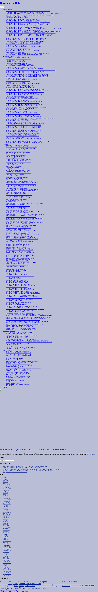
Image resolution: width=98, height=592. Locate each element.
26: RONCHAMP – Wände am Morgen (16, 247)
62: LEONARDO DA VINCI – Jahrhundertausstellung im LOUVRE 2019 (24, 314)
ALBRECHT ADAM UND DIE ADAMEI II (17, 109)
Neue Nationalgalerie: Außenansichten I (15, 158)
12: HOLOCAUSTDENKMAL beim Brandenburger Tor (20, 258)
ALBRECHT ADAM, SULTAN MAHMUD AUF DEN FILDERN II (23, 42)
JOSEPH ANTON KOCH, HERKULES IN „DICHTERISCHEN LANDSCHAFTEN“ (28, 340)
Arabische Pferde (66, 581)
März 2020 (5, 557)
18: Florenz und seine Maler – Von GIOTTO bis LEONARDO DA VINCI (24, 324)
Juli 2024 (5, 505)
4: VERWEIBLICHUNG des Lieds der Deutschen (18, 376)
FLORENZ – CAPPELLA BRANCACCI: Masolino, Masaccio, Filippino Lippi (25, 309)
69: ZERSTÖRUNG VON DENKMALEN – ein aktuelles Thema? (22, 189)
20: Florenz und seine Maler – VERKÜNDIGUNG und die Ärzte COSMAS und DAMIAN (28, 321)
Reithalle (78, 586)
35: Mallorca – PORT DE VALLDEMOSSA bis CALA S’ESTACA (23, 234)
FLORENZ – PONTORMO (13, 277)
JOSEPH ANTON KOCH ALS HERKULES (17, 343)
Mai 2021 (5, 542)
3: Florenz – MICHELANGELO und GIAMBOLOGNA (20, 326)
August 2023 (6, 517)
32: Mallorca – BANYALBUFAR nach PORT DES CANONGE (22, 239)
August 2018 (6, 575)
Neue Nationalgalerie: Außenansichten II (16, 156)
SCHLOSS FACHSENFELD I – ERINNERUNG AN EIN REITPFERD (24, 94)
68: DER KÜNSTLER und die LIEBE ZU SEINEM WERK (21, 191)
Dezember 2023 (7, 512)
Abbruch (2, 581)
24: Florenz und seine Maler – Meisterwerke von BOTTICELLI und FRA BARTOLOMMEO (29, 315)
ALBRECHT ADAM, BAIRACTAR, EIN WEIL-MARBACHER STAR (24, 46)
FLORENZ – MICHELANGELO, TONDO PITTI (18, 288)
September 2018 (7, 574)
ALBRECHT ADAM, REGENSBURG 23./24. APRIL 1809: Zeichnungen (24, 68)
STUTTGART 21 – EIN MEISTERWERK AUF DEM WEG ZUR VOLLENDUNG (27, 37)
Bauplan (78, 581)
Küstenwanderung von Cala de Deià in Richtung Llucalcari (20, 181)
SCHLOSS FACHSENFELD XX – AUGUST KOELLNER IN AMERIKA (25, 89)
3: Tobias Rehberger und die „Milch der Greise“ (17, 377)
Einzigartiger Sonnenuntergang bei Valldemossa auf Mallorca (21, 185)
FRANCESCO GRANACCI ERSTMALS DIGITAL (19, 332)
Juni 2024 (5, 506)
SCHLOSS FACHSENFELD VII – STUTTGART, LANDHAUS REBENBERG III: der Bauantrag (31, 33)
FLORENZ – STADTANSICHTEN (15, 311)
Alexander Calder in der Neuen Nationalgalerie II (18, 152)
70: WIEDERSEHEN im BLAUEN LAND (17, 188)
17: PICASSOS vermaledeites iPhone (15, 358)
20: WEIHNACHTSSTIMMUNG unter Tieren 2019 (19, 354)
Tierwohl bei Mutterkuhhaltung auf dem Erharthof (18, 170)
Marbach (37, 586)
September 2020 (7, 550)
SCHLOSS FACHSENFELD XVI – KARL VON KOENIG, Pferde (23, 20)
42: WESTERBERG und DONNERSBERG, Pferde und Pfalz (21, 225)
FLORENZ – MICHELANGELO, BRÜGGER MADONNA (21, 285)
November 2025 (7, 486)
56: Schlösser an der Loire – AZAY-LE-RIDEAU (18, 206)
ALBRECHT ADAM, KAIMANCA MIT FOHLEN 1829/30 (21, 115)
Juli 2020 (5, 553)
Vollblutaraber (25, 588)
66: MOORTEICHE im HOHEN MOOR (16, 193)
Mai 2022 (5, 537)
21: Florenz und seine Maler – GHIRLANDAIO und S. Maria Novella (23, 320)
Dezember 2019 (7, 561)
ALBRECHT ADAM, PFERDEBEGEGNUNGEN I (19, 97)
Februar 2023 (6, 524)
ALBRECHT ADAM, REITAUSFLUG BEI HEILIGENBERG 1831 (23, 112)
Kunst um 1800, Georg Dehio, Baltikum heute (17, 384)
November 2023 (7, 513)
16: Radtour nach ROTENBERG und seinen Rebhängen (20, 359)
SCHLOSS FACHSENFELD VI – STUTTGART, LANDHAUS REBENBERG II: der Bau (29, 34)
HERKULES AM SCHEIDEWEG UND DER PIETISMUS (21, 339)
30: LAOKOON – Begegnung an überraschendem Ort (19, 241)
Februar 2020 (6, 558)
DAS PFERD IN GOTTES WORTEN (15, 61)
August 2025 (6, 490)
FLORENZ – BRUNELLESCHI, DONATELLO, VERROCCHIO (22, 306)
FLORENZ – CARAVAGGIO (13, 272)
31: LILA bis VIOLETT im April (14, 240)
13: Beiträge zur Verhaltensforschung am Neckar (18, 364)
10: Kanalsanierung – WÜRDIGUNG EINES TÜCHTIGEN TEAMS (23, 368)
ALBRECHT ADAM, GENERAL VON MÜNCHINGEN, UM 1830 (23, 116)
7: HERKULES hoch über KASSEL (15, 263)
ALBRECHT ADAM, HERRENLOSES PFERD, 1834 (20, 66)
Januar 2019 (6, 568)
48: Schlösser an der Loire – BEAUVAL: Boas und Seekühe (21, 217)
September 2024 (7, 504)
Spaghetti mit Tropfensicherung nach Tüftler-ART (18, 351)
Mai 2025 (5, 494)
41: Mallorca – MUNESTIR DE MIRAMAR (17, 226)
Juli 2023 (5, 519)
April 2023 (5, 521)
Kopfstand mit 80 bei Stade (12, 164)
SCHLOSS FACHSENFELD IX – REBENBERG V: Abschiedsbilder (23, 30)
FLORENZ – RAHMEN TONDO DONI (16, 283)
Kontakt (5, 387)
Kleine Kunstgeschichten (9, 331)
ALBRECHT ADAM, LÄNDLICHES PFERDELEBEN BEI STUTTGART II (25, 39)
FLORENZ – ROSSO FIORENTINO (15, 278)
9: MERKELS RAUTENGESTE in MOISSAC (18, 369)
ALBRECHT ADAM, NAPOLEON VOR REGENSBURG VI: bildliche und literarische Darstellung (31, 70)
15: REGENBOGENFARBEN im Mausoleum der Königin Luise (22, 361)
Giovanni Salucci (34, 584)
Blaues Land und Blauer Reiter (13, 166)
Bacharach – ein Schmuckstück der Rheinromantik (18, 162)
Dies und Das (6, 350)
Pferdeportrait (66, 586)
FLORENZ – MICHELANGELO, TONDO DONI (18, 284)
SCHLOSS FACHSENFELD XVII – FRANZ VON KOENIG (21, 19)
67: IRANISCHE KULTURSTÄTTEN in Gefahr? (18, 192)
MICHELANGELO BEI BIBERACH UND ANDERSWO (20, 313)
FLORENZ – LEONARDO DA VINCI (16, 304)
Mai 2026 (5, 480)
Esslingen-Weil (13, 584)
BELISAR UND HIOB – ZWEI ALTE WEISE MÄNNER (20, 347)
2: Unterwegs (9, 379)
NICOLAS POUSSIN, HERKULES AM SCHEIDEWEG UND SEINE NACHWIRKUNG (29, 342)
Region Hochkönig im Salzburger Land (15, 149)
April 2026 (5, 482)
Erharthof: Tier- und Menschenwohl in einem (17, 171)
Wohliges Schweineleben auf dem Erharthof (16, 169)
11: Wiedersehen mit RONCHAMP (14, 366)
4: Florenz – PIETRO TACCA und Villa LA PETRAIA (19, 325)
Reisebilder (5, 144)
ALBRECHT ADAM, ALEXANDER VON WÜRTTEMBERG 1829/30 (24, 55)
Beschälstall (89, 581)
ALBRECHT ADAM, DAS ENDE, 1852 (16, 63)
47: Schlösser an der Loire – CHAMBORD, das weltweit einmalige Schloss (24, 218)
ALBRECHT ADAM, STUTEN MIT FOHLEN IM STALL (21, 100)
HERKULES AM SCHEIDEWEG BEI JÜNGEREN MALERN (22, 335)
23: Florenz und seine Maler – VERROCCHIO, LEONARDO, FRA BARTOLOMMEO (28, 317)
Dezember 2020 (7, 546)
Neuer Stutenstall (43, 586)
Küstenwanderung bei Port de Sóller (15, 180)
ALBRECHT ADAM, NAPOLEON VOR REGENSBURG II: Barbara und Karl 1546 (27, 75)
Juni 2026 (5, 479)
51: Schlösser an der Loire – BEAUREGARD (17, 212)
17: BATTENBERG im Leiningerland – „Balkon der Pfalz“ (20, 251)
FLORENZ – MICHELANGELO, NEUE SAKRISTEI (20, 276)
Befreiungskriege (84, 581)
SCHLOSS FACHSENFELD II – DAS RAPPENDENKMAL (21, 93)
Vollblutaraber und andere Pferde (11, 56)
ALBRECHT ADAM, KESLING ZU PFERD (17, 120)
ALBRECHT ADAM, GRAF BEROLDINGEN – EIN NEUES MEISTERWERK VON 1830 (29, 118)
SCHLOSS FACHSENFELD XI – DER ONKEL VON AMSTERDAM (24, 27)
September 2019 (7, 564)
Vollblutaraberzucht (36, 588)
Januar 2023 (6, 526)
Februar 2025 (6, 498)
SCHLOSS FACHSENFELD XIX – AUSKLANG (18, 17)
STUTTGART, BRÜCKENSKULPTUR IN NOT (18, 49)
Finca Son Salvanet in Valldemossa (14, 178)
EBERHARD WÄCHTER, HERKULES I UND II (18, 337)
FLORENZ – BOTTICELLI (13, 303)
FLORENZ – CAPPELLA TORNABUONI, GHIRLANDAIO (21, 296)
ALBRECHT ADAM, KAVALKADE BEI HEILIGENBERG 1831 (23, 114)
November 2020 (7, 548)
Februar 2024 (6, 509)
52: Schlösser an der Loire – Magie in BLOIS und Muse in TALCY (22, 211)
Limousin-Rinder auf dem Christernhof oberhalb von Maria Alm (21, 147)
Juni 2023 (5, 520)
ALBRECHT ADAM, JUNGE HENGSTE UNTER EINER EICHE (23, 83)
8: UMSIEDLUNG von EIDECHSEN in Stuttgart (18, 370)
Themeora (26, 591)
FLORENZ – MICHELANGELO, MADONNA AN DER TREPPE (23, 294)
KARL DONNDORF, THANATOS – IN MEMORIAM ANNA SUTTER (24, 12)
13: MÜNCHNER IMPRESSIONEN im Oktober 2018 (19, 256)
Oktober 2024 (6, 502)
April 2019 (5, 567)
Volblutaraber (16, 588)
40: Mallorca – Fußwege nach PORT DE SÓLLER (18, 228)
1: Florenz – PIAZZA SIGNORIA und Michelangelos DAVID (21, 329)
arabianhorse (50, 581)
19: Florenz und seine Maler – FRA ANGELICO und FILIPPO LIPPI (23, 322)
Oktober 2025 (6, 487)
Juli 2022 (5, 534)
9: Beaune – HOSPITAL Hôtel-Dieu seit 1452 (17, 261)
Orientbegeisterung (56, 586)
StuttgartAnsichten (7, 9)
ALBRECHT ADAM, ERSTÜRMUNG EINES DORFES (20, 67)
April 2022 (5, 538)
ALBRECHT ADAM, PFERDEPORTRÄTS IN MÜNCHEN (21, 119)
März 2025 (5, 497)
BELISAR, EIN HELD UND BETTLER (16, 346)
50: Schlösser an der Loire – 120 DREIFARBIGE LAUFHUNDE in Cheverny (25, 214)
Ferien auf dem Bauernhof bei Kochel (15, 174)
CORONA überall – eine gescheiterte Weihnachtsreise (19, 159)
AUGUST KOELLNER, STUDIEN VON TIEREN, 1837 (20, 88)
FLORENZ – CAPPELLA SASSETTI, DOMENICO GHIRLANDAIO (24, 298)
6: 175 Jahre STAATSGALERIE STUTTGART (18, 373)
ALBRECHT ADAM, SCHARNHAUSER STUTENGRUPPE (22, 98)
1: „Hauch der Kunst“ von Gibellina (15, 380)
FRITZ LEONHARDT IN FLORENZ (15, 269)
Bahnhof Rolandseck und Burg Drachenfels (16, 160)
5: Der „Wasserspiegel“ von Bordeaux (15, 266)
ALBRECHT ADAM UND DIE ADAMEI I (17, 111)
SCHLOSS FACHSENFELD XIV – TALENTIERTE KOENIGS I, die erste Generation (28, 23)
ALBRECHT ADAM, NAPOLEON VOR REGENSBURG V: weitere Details (25, 71)
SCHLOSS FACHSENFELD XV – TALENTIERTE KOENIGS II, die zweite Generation (28, 22)
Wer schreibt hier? (7, 386)
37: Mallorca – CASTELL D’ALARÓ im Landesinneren (20, 232)
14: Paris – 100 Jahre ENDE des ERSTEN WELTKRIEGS (20, 255)
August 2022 (6, 532)
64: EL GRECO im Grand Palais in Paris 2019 (17, 196)
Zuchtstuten (43, 588)
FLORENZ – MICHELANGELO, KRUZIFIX (17, 291)
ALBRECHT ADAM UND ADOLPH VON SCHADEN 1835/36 (22, 103)
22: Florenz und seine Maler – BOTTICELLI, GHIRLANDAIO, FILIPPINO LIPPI (26, 318)
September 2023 (7, 516)
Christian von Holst (10, 3)
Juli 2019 (5, 565)
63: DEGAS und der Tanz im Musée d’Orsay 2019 (18, 197)
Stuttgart (9, 588)
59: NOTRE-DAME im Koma (13, 201)
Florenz (5, 267)
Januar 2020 (6, 560)
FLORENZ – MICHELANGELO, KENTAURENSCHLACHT (22, 292)
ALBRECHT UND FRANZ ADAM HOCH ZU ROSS (20, 108)
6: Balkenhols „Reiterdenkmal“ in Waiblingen (17, 265)
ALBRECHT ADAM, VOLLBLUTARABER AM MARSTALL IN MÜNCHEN (26, 107)
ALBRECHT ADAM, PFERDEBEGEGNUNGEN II (19, 96)
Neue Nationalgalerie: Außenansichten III (16, 155)
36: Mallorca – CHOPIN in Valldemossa (16, 233)
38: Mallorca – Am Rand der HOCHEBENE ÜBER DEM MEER (22, 230)
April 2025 (5, 495)
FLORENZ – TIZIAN (11, 273)
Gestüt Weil (23, 584)
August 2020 (6, 552)
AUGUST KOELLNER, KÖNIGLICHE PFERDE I (19, 86)
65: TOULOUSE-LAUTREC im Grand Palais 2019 (19, 195)
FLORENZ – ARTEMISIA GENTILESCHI (17, 270)
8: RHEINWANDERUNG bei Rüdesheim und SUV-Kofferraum (22, 262)
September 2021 (7, 541)
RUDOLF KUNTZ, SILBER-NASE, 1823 (16, 78)
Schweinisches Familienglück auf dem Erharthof (18, 145)
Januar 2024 (6, 510)
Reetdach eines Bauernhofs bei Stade (15, 163)
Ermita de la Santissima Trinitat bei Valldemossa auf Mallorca (21, 184)
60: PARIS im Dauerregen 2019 (14, 200)
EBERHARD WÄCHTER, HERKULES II (17, 336)
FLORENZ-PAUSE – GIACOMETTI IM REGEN (18, 302)
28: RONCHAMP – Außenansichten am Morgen (18, 244)
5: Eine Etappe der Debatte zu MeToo (15, 375)
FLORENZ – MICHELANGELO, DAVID (16, 287)
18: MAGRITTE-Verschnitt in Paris (15, 357)
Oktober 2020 (6, 549)
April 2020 (5, 556)
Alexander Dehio (15, 581)
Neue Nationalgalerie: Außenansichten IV (16, 153)
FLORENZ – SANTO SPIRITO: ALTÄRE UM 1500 (19, 299)
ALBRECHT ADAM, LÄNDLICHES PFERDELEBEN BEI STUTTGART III (26, 38)
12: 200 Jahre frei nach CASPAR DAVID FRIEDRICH (19, 365)
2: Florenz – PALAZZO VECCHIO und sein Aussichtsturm (20, 328)
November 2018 (7, 571)
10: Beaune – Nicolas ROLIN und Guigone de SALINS (19, 250)
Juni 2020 (5, 554)
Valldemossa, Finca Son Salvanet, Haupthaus (17, 177)
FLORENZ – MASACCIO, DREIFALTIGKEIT (18, 307)
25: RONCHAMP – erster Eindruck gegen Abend (18, 248)
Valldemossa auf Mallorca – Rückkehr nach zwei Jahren (19, 186)
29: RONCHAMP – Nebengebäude (15, 243)
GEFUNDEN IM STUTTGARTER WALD (17, 48)
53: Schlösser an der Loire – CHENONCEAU (17, 210)
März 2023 (5, 523)
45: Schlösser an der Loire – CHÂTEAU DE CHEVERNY (20, 221)
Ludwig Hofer (30, 586)
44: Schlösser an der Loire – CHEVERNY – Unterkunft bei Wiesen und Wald (25, 222)
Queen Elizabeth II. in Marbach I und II (15, 52)
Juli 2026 (5, 477)
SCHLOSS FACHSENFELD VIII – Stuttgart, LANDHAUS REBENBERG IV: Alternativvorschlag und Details (33, 31)
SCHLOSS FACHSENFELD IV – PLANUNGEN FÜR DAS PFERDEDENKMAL (27, 90)
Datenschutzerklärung (11, 590)
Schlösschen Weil (89, 586)
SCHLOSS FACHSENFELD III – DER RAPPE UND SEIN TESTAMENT (25, 92)
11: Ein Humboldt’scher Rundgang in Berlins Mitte (18, 259)
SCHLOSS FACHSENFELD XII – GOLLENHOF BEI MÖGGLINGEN (24, 26)
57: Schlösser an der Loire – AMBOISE (15, 204)
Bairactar (74, 581)
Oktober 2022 (6, 530)
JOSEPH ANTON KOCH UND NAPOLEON (18, 333)
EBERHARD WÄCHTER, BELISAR (16, 344)
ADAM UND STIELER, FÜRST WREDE (17, 82)
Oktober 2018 (6, 572)
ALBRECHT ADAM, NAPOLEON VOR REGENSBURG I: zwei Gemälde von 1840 (27, 77)
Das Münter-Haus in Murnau (13, 167)
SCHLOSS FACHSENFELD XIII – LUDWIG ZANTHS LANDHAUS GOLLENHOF (28, 24)
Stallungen (2, 588)
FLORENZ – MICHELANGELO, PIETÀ (16, 274)
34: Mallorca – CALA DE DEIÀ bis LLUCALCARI (19, 236)
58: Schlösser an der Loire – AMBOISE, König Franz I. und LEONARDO (24, 203)
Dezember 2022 (7, 527)
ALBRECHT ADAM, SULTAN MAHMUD (17, 45)
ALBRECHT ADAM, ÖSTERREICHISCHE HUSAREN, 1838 (22, 79)
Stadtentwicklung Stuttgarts (12, 383)
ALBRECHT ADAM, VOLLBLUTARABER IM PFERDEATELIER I (24, 104)
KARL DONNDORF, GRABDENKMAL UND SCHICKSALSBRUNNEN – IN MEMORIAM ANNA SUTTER (34, 13)
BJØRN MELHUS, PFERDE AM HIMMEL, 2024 (18, 59)
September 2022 (7, 531)
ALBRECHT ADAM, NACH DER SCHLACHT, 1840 (20, 64)
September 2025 (7, 488)
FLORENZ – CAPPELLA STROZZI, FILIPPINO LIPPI (20, 295)
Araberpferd (42, 582)
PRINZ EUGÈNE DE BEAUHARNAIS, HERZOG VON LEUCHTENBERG (26, 123)
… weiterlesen (91, 454)
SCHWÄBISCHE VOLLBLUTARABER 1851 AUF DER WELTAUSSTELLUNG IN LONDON (30, 15)
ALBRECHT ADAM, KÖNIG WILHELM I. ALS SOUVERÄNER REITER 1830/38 (27, 53)
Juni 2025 (5, 493)
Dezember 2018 (7, 569)
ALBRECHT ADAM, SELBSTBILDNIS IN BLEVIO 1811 (21, 122)
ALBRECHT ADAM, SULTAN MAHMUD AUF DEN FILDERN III (23, 125)
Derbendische (94, 581)
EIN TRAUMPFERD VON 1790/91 (15, 60)
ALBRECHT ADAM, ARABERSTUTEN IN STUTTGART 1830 (22, 50)
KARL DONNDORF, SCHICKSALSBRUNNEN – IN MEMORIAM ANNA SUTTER (28, 11)
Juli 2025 (5, 491)
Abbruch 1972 (8, 581)
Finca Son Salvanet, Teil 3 (12, 175)
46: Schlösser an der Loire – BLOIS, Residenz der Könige (20, 219)
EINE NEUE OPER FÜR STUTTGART (16, 16)
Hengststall (53, 584)
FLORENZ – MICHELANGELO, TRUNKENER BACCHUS (22, 289)
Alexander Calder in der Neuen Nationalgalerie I (18, 151)
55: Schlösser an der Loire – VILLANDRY (16, 207)
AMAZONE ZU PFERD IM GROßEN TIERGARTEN (20, 57)
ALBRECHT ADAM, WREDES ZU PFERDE (18, 81)
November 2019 (7, 563)
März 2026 (5, 483)
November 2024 (7, 501)
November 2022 (7, 528)
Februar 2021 (6, 545)
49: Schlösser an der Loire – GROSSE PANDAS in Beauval (21, 215)
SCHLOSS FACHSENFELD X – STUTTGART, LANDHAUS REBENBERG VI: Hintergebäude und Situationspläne (35, 28)
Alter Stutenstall (21, 581)
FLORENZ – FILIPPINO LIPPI (14, 300)
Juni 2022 (5, 535)
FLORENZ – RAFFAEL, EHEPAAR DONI (17, 281)
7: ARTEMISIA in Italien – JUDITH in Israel (17, 372)
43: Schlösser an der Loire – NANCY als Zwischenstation (20, 223)
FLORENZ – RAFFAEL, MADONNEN (16, 280)
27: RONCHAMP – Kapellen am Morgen (16, 245)
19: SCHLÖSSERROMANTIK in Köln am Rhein (18, 355)
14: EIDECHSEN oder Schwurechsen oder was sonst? (19, 362)
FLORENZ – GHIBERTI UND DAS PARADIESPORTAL (21, 310)
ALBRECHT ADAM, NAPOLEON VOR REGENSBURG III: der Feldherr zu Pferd (27, 74)
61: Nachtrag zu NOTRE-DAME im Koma (16, 199)
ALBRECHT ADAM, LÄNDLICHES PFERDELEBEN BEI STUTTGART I (25, 41)
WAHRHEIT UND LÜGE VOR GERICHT (17, 348)
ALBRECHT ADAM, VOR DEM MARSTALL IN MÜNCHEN (22, 105)
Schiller (82, 586)
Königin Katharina (9, 586)
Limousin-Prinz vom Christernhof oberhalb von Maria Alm (20, 148)
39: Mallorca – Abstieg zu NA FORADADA (17, 229)
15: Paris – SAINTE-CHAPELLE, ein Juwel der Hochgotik (20, 254)
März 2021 (5, 543)
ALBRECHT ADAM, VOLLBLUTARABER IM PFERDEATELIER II (24, 101)
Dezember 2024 (7, 499)
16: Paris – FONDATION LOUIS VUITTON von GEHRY (20, 252)
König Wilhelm (19, 586)
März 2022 (5, 539)
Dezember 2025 (7, 484)
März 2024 (5, 508)
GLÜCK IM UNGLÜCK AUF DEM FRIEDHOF (18, 353)
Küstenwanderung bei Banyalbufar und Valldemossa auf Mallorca (22, 182)
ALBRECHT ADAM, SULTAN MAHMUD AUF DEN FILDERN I (23, 44)
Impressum (2, 590)
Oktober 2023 (6, 515)
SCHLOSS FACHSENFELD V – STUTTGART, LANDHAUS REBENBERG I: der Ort (28, 35)
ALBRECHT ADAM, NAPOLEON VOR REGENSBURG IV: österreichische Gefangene (28, 72)
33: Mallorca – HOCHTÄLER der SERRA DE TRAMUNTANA (22, 237)
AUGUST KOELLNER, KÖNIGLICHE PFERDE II (19, 85)
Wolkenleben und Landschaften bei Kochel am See (18, 173)
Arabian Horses (57, 581)
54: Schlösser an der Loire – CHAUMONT (16, 208)
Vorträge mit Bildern (8, 381)
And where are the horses (32, 581)
